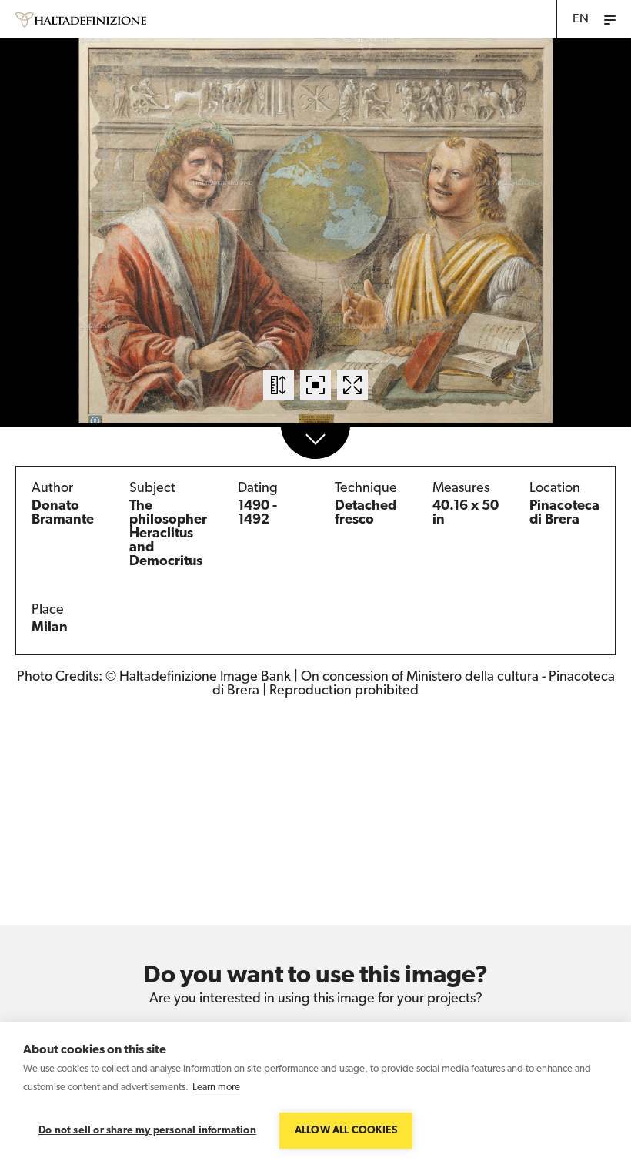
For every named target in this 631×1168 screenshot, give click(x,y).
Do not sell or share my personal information (147, 1131)
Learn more (216, 1088)
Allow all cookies (346, 1131)
